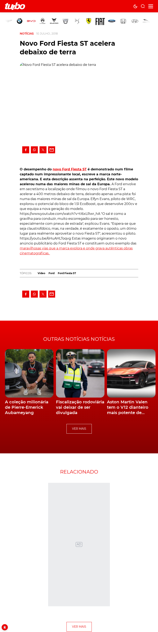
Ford (52, 273)
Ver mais (79, 429)
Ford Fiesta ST (67, 273)
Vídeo (41, 273)
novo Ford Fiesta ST (70, 169)
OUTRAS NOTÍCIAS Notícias (79, 339)
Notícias (27, 33)
